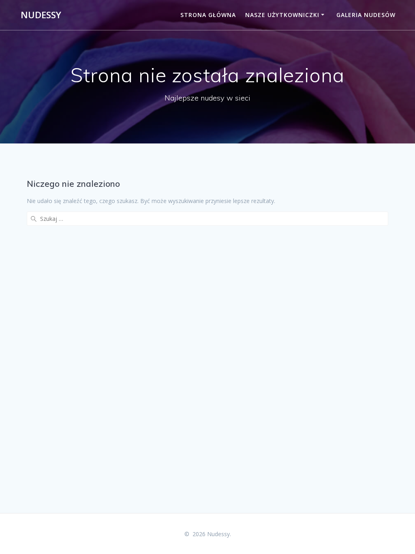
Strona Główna (208, 15)
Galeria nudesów (366, 15)
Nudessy (41, 15)
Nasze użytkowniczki (282, 15)
